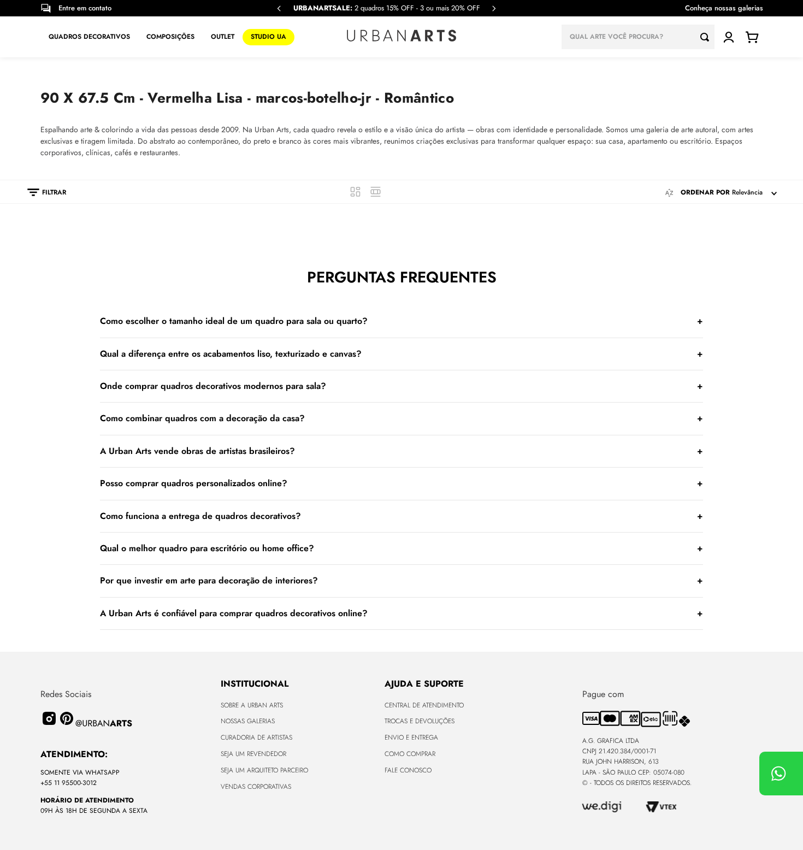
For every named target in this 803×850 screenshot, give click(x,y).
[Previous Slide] (279, 8)
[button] (41, 192)
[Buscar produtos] (707, 37)
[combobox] (638, 37)
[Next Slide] (494, 8)
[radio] (355, 192)
